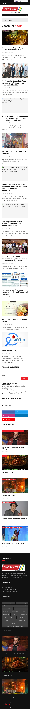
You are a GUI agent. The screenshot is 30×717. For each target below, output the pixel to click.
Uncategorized (8, 620)
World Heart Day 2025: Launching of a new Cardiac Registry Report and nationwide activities (15, 118)
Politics (6, 614)
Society (15, 614)
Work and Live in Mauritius (15, 626)
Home (3, 1)
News (21, 431)
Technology (9, 617)
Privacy (3, 707)
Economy (22, 603)
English (19, 1)
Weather (22, 620)
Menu (3, 15)
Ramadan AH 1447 (7, 388)
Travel (22, 617)
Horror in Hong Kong (8, 390)
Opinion (15, 611)
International (14, 431)
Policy (9, 707)
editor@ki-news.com (11, 592)
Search (4, 375)
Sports (24, 614)
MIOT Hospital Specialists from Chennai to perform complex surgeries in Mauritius (14, 83)
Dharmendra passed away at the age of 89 (14, 392)
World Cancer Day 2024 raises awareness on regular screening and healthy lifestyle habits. (14, 259)
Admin (12, 52)
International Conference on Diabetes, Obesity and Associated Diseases (15, 292)
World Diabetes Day (9, 351)
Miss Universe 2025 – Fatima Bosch (12, 394)
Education (8, 606)
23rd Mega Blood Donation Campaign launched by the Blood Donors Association (15, 223)
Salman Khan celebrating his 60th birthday (14, 386)
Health (7, 609)
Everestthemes (6, 704)
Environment (21, 606)
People (24, 611)
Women (19, 527)
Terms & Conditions (18, 707)
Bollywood (6, 431)
